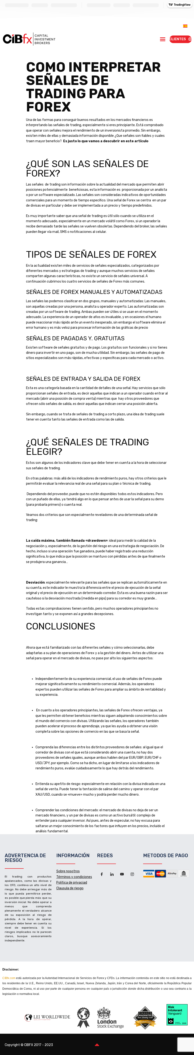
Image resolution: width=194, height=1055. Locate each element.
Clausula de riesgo (70, 888)
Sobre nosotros (68, 871)
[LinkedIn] (111, 874)
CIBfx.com (8, 978)
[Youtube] (122, 874)
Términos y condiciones (74, 877)
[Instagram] (132, 874)
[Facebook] (101, 874)
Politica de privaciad (71, 883)
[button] (162, 39)
